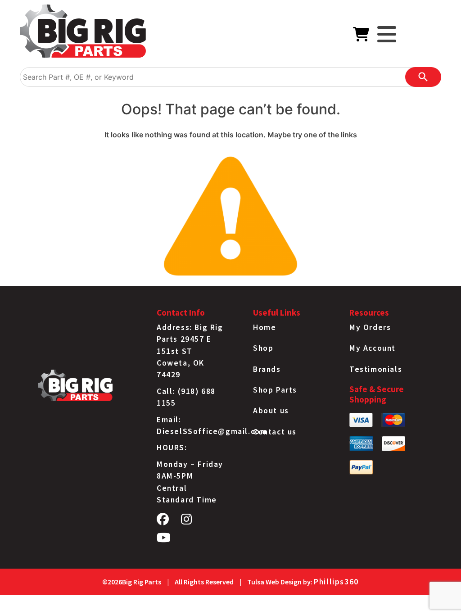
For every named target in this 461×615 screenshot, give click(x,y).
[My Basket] (361, 37)
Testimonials (375, 369)
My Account (372, 348)
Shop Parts (275, 390)
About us (271, 411)
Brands (267, 369)
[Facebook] (163, 521)
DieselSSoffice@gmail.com (212, 431)
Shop (263, 348)
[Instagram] (187, 521)
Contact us (275, 432)
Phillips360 (336, 582)
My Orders (370, 327)
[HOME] (83, 33)
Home (264, 327)
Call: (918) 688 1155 (186, 397)
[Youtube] (164, 540)
